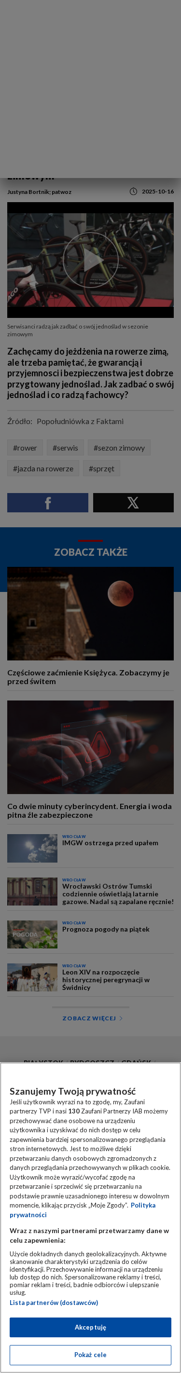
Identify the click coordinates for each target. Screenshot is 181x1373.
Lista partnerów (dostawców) (54, 1302)
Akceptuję (90, 1327)
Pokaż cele (90, 1355)
